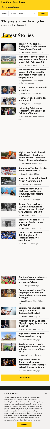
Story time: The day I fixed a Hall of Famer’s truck (32, 169)
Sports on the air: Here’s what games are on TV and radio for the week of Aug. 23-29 (31, 347)
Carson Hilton (26, 163)
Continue (24, 425)
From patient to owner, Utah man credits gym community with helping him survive (30, 192)
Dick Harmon (25, 93)
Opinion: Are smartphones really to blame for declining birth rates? (31, 310)
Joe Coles (24, 285)
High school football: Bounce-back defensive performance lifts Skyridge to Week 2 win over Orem (32, 363)
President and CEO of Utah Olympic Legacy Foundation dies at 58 (32, 323)
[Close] (46, 393)
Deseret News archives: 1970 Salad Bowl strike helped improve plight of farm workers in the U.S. (30, 208)
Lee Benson (25, 200)
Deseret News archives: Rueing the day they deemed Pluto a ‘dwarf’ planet (32, 46)
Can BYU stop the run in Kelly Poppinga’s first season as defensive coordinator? (30, 236)
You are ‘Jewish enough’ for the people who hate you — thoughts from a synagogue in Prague (32, 293)
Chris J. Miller (26, 52)
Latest (4, 13)
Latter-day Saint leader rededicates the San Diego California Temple (31, 111)
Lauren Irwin (25, 184)
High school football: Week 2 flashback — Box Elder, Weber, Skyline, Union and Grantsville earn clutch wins (32, 156)
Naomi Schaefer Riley (29, 301)
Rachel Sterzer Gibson (29, 117)
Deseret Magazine (19, 2)
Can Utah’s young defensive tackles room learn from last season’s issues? (32, 280)
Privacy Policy (13, 415)
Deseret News (6, 2)
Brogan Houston (27, 174)
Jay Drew (24, 244)
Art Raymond (25, 104)
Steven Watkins (26, 355)
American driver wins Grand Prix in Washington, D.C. (32, 179)
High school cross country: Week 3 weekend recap (31, 335)
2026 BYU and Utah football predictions (32, 89)
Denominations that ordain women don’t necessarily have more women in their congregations (32, 73)
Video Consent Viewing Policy (31, 415)
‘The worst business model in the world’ (32, 99)
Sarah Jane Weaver (28, 329)
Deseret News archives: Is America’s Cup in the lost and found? (31, 222)
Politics (13, 13)
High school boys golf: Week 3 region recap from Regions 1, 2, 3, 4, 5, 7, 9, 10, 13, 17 (32, 59)
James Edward (26, 65)
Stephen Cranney (27, 81)
